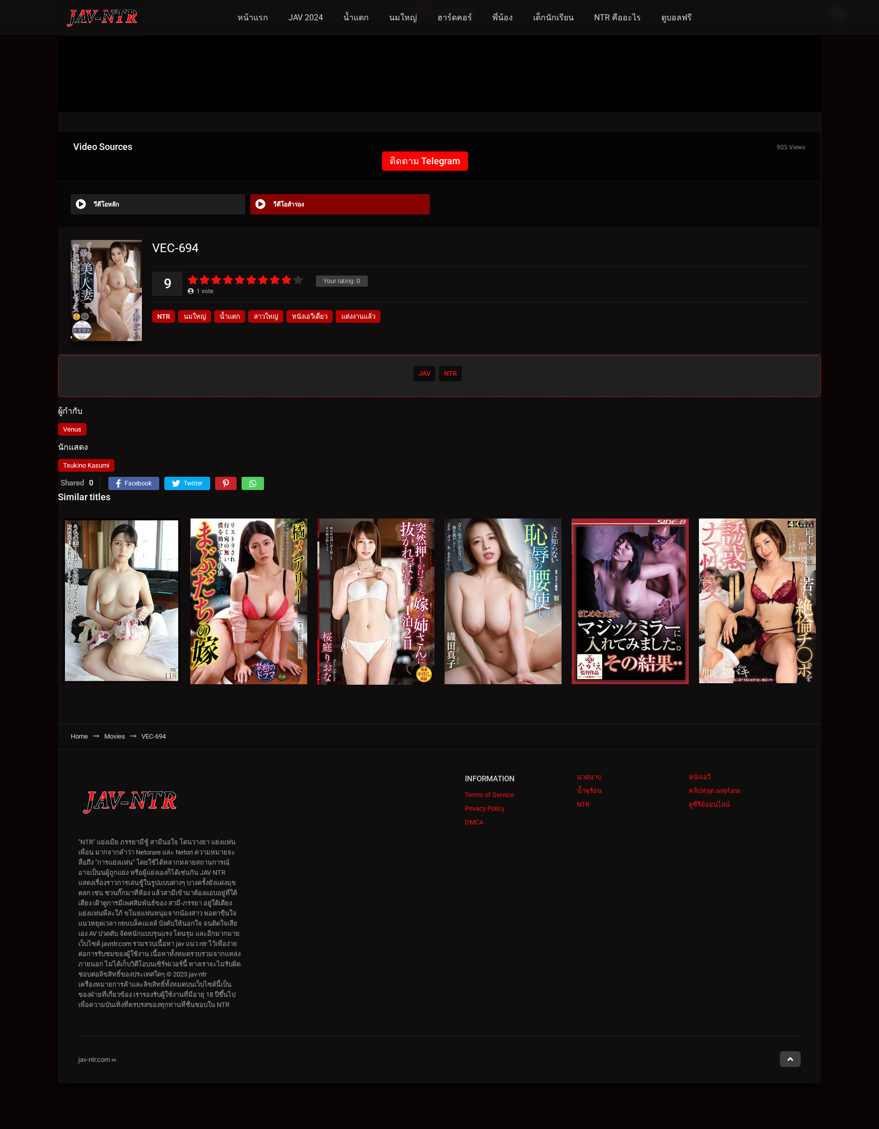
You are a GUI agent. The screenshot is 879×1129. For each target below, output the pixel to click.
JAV (424, 373)
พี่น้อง (502, 17)
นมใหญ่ (403, 17)
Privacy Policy (485, 808)
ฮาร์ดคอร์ (454, 17)
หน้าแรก (253, 17)
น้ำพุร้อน (589, 791)
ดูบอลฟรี (676, 17)
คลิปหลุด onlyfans (715, 791)
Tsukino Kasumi (86, 465)
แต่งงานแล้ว (358, 316)
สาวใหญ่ (266, 316)
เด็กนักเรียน (553, 17)
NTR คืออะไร (617, 17)
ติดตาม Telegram (425, 161)
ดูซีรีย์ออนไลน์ (709, 804)
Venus (72, 429)
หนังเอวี (700, 777)
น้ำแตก (356, 17)
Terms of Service (489, 795)
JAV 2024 (305, 17)
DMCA (474, 822)
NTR (163, 316)
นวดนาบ (589, 777)
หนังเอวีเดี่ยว (310, 316)
